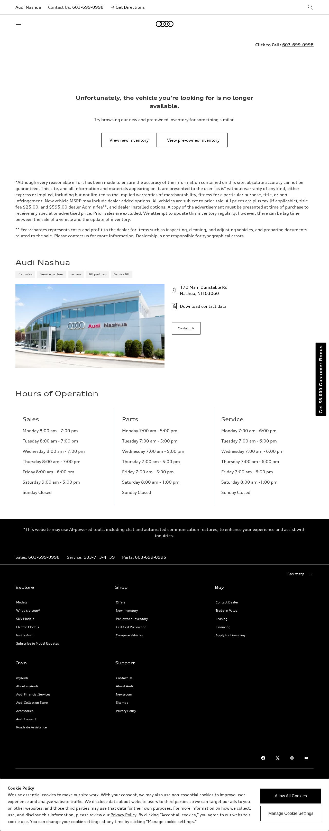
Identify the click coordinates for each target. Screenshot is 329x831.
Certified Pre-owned (131, 627)
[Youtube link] (306, 758)
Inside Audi (24, 635)
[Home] (164, 24)
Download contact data (203, 306)
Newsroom (124, 694)
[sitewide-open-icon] (310, 7)
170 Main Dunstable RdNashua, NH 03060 (203, 290)
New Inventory (127, 610)
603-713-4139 (99, 557)
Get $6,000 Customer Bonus (320, 379)
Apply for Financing (230, 635)
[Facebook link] (263, 758)
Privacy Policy (126, 711)
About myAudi (27, 686)
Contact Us (124, 678)
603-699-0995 (150, 557)
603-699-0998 (88, 7)
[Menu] (19, 24)
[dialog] (164, 805)
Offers (120, 602)
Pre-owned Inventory (132, 619)
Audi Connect (26, 719)
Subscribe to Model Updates (37, 643)
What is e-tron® (28, 610)
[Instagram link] (292, 758)
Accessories (24, 711)
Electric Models (27, 627)
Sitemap (122, 702)
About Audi (124, 686)
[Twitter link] (277, 758)
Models (21, 602)
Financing (223, 627)
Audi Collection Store (32, 702)
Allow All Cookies (291, 796)
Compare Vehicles (129, 635)
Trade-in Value (226, 610)
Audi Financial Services (33, 694)
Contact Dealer (227, 602)
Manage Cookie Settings (290, 813)
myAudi (22, 678)
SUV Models (25, 619)
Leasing (221, 619)
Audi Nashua (28, 7)
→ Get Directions (128, 7)
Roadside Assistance (31, 727)
